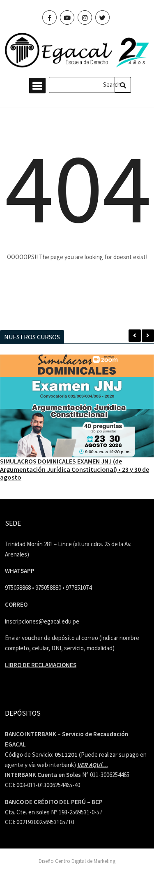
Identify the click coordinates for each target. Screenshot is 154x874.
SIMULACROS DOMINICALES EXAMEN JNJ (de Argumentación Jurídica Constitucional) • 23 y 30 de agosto (74, 469)
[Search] (123, 85)
